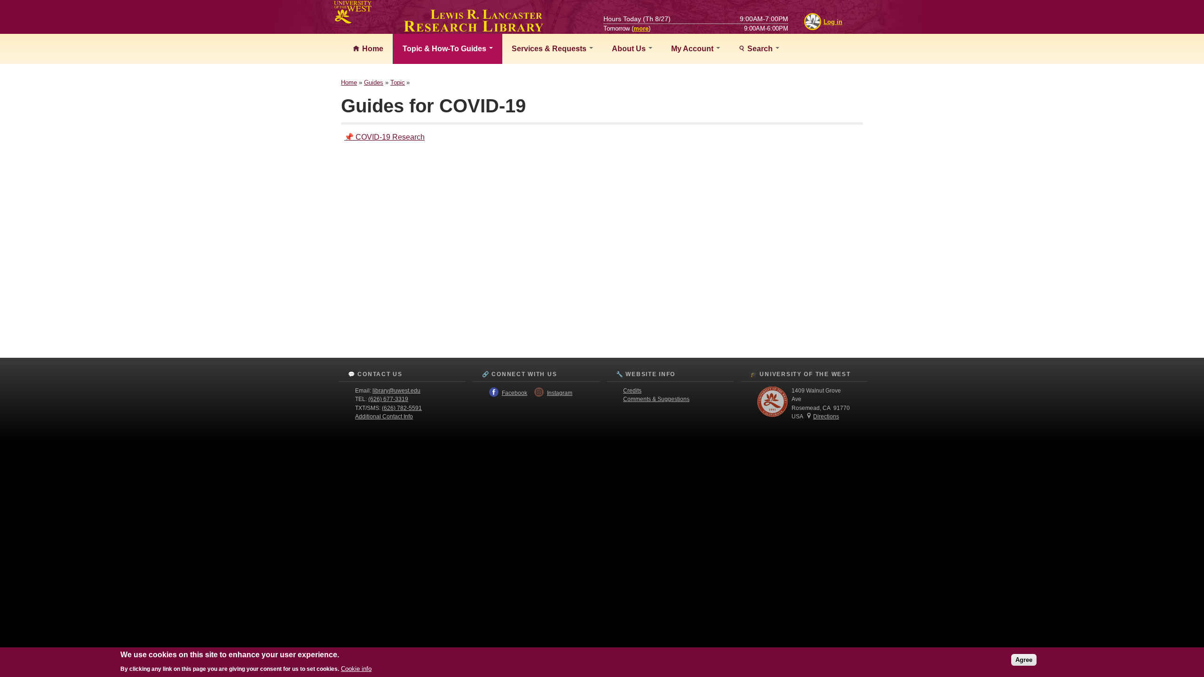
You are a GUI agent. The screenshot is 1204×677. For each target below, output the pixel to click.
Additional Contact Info (384, 416)
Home (371, 49)
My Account (693, 49)
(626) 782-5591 (402, 408)
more (641, 28)
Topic (397, 82)
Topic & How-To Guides (445, 49)
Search (760, 49)
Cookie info (356, 668)
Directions (826, 416)
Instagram (559, 393)
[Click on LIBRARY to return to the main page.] (474, 29)
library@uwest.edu (396, 391)
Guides (373, 82)
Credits (632, 391)
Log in (833, 21)
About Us (630, 49)
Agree (1023, 659)
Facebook (514, 393)
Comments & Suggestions (656, 399)
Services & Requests (550, 49)
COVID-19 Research (390, 137)
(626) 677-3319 (388, 399)
